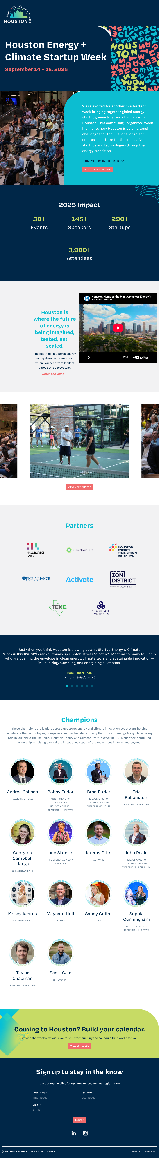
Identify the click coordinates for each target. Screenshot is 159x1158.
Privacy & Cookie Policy (144, 1151)
